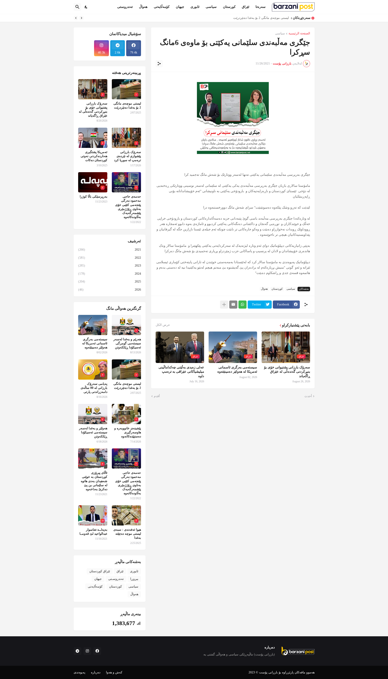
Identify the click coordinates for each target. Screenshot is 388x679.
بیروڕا (134, 579)
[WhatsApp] (242, 305)
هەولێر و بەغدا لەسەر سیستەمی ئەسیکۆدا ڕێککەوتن (93, 432)
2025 (109, 281)
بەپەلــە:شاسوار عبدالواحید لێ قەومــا (93, 531)
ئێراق (245, 7)
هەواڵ (143, 7)
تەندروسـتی (116, 579)
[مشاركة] (159, 63)
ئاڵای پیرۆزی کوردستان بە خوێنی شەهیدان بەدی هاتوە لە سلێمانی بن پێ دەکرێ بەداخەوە (94, 481)
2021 (109, 249)
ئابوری (194, 7)
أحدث (308, 396)
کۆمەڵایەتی (162, 7)
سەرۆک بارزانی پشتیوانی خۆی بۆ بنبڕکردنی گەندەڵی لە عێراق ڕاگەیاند (287, 371)
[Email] (233, 305)
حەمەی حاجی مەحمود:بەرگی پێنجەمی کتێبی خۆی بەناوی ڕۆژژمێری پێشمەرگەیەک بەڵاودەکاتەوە (128, 207)
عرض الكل (163, 325)
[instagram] (87, 651)
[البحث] (77, 7)
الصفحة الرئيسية (299, 33)
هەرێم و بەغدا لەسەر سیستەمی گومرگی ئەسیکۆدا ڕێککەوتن (127, 343)
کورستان (229, 7)
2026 (109, 289)
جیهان (180, 7)
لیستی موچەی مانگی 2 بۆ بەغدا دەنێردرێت (261, 18)
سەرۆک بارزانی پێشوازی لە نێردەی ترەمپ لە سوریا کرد (127, 156)
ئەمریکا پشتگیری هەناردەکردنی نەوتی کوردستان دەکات (94, 156)
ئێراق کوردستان (99, 571)
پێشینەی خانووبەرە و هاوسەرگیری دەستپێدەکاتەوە (127, 432)
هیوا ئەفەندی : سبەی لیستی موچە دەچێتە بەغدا (127, 533)
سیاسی (211, 7)
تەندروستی (125, 7)
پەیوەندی (79, 672)
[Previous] (81, 18)
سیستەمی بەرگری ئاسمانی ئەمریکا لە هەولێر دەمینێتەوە (237, 369)
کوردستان (277, 288)
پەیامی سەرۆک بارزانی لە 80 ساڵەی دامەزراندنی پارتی (94, 388)
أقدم (157, 396)
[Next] (76, 18)
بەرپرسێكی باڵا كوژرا (93, 196)
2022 (109, 257)
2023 (109, 265)
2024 (109, 273)
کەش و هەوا (114, 672)
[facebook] (97, 651)
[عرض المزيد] (224, 305)
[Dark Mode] (86, 7)
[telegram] (77, 651)
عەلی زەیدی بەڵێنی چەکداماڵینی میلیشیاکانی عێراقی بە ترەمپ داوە (181, 371)
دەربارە (95, 672)
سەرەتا (261, 7)
